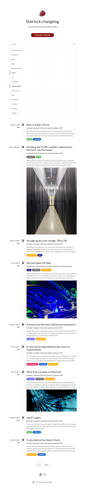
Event (14, 73)
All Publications (16, 50)
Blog (13, 59)
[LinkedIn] (41, 474)
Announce (14, 55)
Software (14, 104)
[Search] (73, 44)
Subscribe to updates (42, 35)
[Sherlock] (42, 14)
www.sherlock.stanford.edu (42, 26)
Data (13, 64)
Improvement (16, 86)
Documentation (16, 68)
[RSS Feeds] (45, 474)
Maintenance (15, 91)
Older (47, 465)
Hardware (14, 82)
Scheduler (14, 100)
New (13, 95)
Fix (12, 77)
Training (14, 108)
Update (13, 113)
